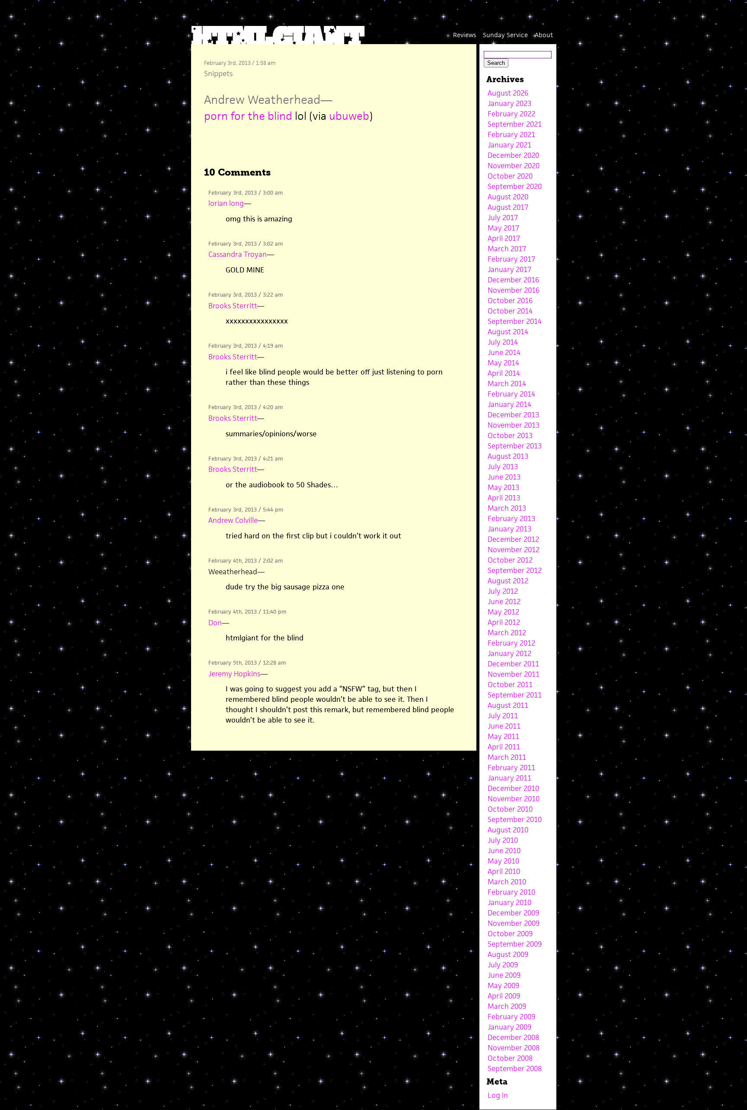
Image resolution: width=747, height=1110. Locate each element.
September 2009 (515, 944)
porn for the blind (248, 116)
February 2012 (511, 643)
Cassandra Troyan (237, 254)
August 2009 (508, 954)
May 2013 (503, 487)
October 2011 (510, 684)
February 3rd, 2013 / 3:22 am (245, 294)
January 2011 (509, 778)
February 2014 (511, 394)
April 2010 (504, 871)
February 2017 (511, 259)
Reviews (464, 35)
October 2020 (510, 176)
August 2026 (508, 93)
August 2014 (508, 331)
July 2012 (503, 591)
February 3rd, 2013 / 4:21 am (245, 458)
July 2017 (503, 217)
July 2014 (503, 342)
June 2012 (504, 601)
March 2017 (507, 248)
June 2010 (504, 850)
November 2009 (514, 923)
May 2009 (503, 985)
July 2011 (503, 715)
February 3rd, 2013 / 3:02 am (245, 243)
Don (215, 622)
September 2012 (515, 570)
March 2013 (507, 508)
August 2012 (508, 580)
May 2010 (503, 861)
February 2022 (511, 113)
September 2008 (515, 1068)
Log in (498, 1095)
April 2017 (504, 238)
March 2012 (507, 632)
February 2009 (511, 1016)
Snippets (218, 73)
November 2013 (514, 425)
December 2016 (513, 280)
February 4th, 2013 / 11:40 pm (247, 611)
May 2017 (503, 228)
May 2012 (503, 612)
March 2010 (507, 881)
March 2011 (507, 757)
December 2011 (513, 664)
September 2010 (515, 819)
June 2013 (504, 477)
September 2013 (515, 446)
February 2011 (511, 767)
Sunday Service (505, 35)
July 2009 (503, 964)
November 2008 (514, 1047)
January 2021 (509, 145)
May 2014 (503, 363)
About (544, 35)
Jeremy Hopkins (234, 673)
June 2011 (504, 726)
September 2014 (515, 321)
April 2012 (504, 622)
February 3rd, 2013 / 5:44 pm (245, 509)
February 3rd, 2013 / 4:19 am (245, 345)
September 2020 (515, 186)
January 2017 (509, 269)
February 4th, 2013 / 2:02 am (245, 560)
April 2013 (504, 497)
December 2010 (513, 788)
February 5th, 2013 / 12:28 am (247, 662)
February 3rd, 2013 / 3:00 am (245, 192)
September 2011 (515, 695)
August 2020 (508, 197)
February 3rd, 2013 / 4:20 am (245, 407)
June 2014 (504, 352)
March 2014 (507, 383)
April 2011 (504, 747)
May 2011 (503, 736)
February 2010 (511, 892)
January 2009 (509, 1027)
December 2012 (513, 539)
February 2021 (511, 134)
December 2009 (513, 913)
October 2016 (510, 300)
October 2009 (510, 933)
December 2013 (513, 414)
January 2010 (509, 902)
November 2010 (514, 798)
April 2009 (504, 996)
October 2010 (510, 809)
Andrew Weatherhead (262, 99)
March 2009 (507, 1006)
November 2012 (514, 549)
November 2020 (514, 165)
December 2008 (513, 1037)
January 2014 (509, 404)
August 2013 (508, 456)
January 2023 (509, 103)
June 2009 (504, 975)
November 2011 (514, 674)
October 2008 (510, 1058)
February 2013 (511, 518)
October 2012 (510, 560)
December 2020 (513, 155)
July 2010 (503, 840)
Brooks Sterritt (232, 305)
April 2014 (504, 373)
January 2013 (509, 529)
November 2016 (514, 290)
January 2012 (509, 653)
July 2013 (503, 466)
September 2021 (515, 124)
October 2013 (510, 435)
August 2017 (508, 207)
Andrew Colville (233, 520)
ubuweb (349, 116)
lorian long (226, 203)
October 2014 (510, 311)
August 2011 (508, 705)
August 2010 (508, 830)
